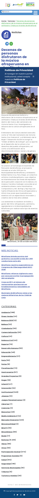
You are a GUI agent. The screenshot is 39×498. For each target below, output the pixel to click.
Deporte (5, 344)
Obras (4, 444)
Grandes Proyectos (9, 376)
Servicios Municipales (11, 468)
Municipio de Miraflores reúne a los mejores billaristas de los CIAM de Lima (16, 295)
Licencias (5, 408)
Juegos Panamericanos (11, 400)
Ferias (4, 364)
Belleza (4, 324)
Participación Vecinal (11, 452)
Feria (3, 360)
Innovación (6, 388)
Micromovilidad (8, 424)
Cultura (4, 336)
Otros (3, 448)
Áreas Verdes (7, 316)
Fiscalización (7, 368)
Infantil (4, 384)
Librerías (5, 404)
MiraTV (4, 428)
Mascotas (5, 412)
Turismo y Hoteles (9, 476)
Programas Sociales (10, 456)
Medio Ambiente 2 (9, 416)
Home (3, 21)
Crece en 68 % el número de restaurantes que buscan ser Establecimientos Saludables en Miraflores (15, 285)
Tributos (5, 472)
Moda (3, 436)
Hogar (4, 380)
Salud (4, 460)
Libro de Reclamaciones (23, 485)
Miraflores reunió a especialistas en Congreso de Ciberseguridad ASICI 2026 (17, 267)
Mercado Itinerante (10, 420)
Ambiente (5, 312)
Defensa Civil (7, 340)
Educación (6, 352)
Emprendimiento (8, 356)
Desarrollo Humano (10, 348)
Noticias (11, 21)
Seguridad (6, 464)
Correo (10, 485)
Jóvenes (5, 396)
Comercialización (9, 332)
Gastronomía (7, 372)
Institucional (7, 392)
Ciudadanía (6, 328)
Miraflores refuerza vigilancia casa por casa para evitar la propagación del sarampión (17, 275)
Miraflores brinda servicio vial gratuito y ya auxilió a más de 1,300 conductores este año (17, 258)
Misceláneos (7, 432)
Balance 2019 (7, 320)
